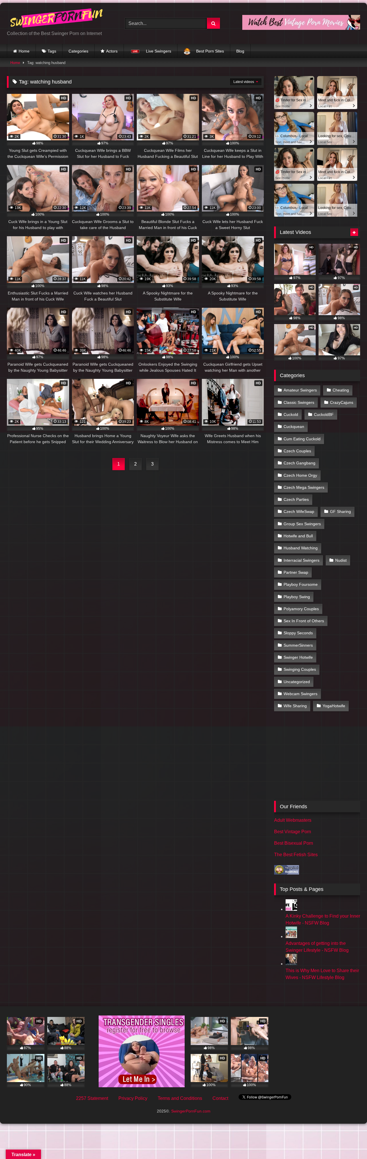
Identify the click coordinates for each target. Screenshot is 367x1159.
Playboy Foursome (301, 584)
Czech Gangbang (299, 463)
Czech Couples (297, 451)
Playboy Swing (297, 596)
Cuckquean (294, 426)
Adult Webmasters (292, 820)
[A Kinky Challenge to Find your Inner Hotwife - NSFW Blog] (291, 909)
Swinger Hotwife (298, 657)
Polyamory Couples (301, 608)
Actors (112, 51)
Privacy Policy (132, 1098)
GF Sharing (340, 511)
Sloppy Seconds (298, 633)
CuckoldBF (324, 414)
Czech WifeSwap (299, 511)
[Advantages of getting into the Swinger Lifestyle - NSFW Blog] (291, 936)
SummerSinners (298, 645)
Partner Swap (296, 572)
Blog (240, 51)
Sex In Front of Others (304, 621)
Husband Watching (301, 548)
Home (24, 51)
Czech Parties (296, 499)
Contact (220, 1098)
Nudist (341, 560)
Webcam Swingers (300, 693)
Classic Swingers (299, 402)
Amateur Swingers (300, 390)
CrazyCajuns (341, 402)
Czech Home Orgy (300, 475)
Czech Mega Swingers (304, 487)
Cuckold (291, 414)
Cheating (341, 390)
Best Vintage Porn (292, 831)
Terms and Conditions (180, 1098)
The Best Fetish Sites (296, 854)
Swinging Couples (300, 669)
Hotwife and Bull (298, 536)
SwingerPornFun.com (190, 1111)
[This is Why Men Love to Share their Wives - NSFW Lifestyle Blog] (291, 963)
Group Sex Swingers (302, 524)
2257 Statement (92, 1098)
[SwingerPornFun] (57, 18)
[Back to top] (349, 1142)
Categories (78, 51)
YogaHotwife (334, 705)
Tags (52, 51)
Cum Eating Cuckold (302, 439)
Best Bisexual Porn (293, 843)
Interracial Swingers (301, 560)
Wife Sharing (295, 705)
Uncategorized (297, 681)
